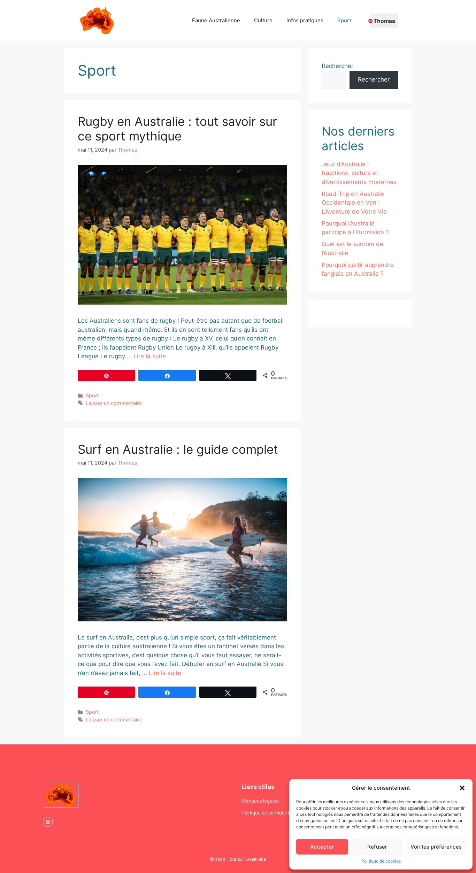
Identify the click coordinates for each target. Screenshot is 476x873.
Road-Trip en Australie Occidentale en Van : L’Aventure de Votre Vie (354, 202)
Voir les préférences (436, 846)
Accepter (322, 846)
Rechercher (337, 65)
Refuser (377, 846)
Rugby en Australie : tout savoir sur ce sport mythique (177, 128)
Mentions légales (260, 801)
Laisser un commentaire (113, 403)
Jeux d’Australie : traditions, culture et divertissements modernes (359, 173)
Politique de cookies (381, 861)
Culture (263, 20)
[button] (462, 787)
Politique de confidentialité (270, 812)
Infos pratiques (304, 20)
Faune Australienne (216, 20)
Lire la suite (149, 356)
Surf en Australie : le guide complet (178, 449)
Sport (344, 20)
